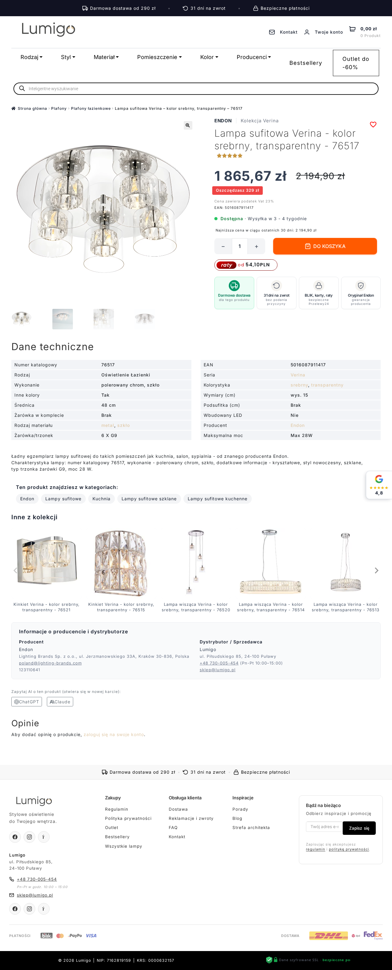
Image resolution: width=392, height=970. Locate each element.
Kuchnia (101, 498)
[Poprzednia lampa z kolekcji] (16, 570)
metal (107, 425)
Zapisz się (359, 828)
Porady (240, 809)
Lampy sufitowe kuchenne (217, 498)
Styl (66, 57)
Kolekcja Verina (260, 121)
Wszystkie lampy (123, 846)
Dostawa (178, 809)
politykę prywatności (349, 849)
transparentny (327, 384)
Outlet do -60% (355, 63)
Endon (223, 121)
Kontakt (177, 836)
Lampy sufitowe (63, 498)
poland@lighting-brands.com (50, 663)
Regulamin (116, 809)
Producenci (252, 57)
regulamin (315, 849)
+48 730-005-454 (219, 663)
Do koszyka (329, 246)
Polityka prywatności (128, 818)
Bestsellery (305, 63)
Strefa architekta (251, 827)
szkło (123, 425)
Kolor (207, 57)
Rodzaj (29, 57)
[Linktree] (44, 837)
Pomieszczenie (157, 57)
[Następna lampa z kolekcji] (376, 570)
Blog (237, 818)
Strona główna (32, 108)
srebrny (299, 384)
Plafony (59, 108)
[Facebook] (15, 837)
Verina (298, 374)
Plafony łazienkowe (91, 108)
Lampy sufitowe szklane (149, 498)
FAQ (173, 827)
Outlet (111, 827)
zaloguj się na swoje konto (114, 734)
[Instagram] (29, 837)
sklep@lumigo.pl (218, 669)
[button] (188, 125)
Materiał (104, 57)
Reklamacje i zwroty (191, 818)
